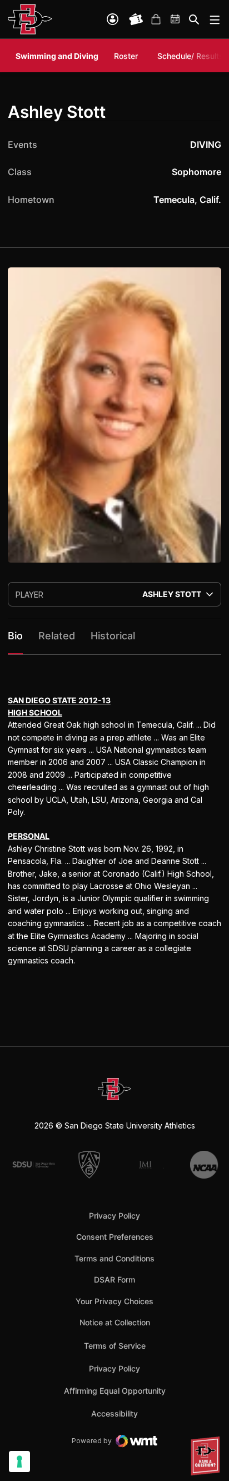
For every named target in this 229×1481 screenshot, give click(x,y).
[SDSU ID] (112, 19)
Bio (15, 636)
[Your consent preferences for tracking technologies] (19, 1461)
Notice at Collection (114, 1322)
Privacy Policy (114, 1215)
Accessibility (114, 1413)
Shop (156, 19)
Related (56, 636)
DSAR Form (114, 1279)
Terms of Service (115, 1345)
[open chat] (207, 1456)
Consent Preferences (114, 1236)
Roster (126, 56)
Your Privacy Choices (114, 1301)
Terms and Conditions (114, 1258)
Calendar (176, 19)
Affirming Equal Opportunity (115, 1390)
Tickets (136, 19)
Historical (113, 636)
